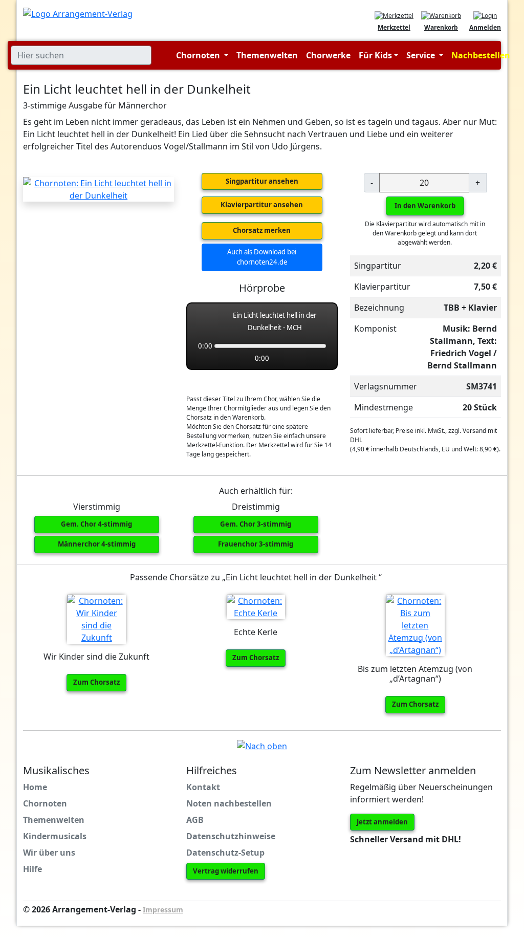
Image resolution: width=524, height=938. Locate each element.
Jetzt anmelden (382, 821)
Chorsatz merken (262, 230)
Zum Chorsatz (96, 682)
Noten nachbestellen (229, 803)
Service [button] (421, 55)
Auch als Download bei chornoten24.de (261, 257)
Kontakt (203, 787)
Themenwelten (267, 55)
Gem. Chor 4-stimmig (96, 524)
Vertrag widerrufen (225, 871)
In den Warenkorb (425, 205)
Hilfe (32, 869)
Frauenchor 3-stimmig (255, 544)
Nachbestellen (480, 55)
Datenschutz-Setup (225, 852)
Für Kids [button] (375, 55)
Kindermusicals (54, 836)
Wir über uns (49, 852)
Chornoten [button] (199, 55)
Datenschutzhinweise (230, 836)
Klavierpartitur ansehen (262, 204)
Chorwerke (328, 55)
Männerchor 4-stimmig (97, 544)
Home (35, 787)
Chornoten (45, 803)
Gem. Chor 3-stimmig (255, 524)
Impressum (163, 909)
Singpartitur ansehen (262, 181)
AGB (195, 819)
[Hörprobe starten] (205, 321)
